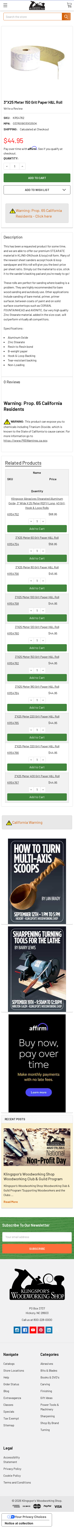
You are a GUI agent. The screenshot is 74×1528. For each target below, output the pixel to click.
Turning (45, 1429)
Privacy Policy (12, 1468)
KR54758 (13, 603)
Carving (45, 1384)
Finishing (46, 1391)
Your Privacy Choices (30, 1517)
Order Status (11, 1384)
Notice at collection (19, 1523)
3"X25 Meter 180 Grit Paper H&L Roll (37, 686)
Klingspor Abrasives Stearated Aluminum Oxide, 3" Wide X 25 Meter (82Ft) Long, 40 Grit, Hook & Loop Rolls (37, 503)
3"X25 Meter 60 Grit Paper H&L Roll (37, 537)
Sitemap (8, 1425)
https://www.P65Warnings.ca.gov (25, 440)
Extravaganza (12, 1398)
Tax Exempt (11, 1418)
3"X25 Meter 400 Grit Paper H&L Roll (37, 776)
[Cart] (69, 5)
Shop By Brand (49, 1423)
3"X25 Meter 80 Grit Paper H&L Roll (37, 567)
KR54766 (13, 752)
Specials (8, 1411)
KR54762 (13, 663)
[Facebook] (25, 1330)
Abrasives (46, 1363)
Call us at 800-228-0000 (37, 1319)
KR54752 (13, 514)
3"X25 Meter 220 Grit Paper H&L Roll (37, 716)
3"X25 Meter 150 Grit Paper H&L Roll (37, 656)
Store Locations (13, 1370)
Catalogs (9, 1363)
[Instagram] (17, 1330)
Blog (6, 1391)
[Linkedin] (49, 1330)
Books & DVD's (49, 1377)
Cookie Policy (12, 1475)
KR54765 (13, 723)
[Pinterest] (41, 1330)
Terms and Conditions (17, 1482)
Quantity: (11, 158)
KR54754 (13, 544)
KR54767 (13, 782)
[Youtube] (33, 1330)
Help (6, 1377)
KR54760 (13, 633)
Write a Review (13, 108)
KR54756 (13, 573)
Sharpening (47, 1416)
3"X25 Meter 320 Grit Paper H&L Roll (37, 746)
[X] (57, 1330)
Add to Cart (37, 528)
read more (11, 1201)
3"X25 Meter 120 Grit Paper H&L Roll (37, 627)
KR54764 (13, 693)
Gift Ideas (46, 1398)
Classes (8, 1404)
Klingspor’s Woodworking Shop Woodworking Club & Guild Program (33, 1176)
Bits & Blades (48, 1370)
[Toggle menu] (5, 5)
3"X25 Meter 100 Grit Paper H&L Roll (37, 597)
